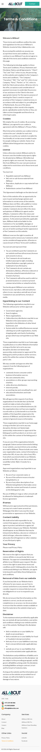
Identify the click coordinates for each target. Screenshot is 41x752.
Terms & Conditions (7, 741)
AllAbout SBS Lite (27, 719)
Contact (32, 4)
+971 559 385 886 (9, 703)
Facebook (24, 741)
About (3, 719)
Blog (3, 728)
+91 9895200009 (9, 705)
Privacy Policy (6, 738)
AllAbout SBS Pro (27, 722)
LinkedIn (24, 738)
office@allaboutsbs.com (11, 708)
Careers (4, 725)
